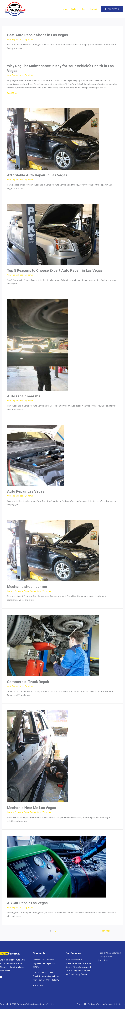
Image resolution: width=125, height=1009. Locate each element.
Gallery (74, 9)
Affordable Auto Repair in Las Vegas (37, 175)
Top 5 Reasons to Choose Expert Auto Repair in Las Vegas (55, 270)
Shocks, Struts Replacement (78, 967)
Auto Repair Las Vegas (25, 491)
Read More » (13, 93)
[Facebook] (1, 976)
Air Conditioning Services (77, 974)
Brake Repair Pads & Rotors (78, 963)
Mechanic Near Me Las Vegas (31, 808)
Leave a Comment (15, 591)
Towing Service (105, 956)
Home (64, 9)
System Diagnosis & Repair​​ (78, 970)
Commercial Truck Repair (28, 682)
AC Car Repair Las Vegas (27, 903)
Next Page (107, 930)
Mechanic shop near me (27, 586)
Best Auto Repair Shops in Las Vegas (37, 35)
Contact (93, 9)
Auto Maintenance (74, 959)
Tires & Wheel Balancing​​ (109, 953)
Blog (84, 9)
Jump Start (103, 960)
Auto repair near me (23, 396)
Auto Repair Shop (15, 39)
